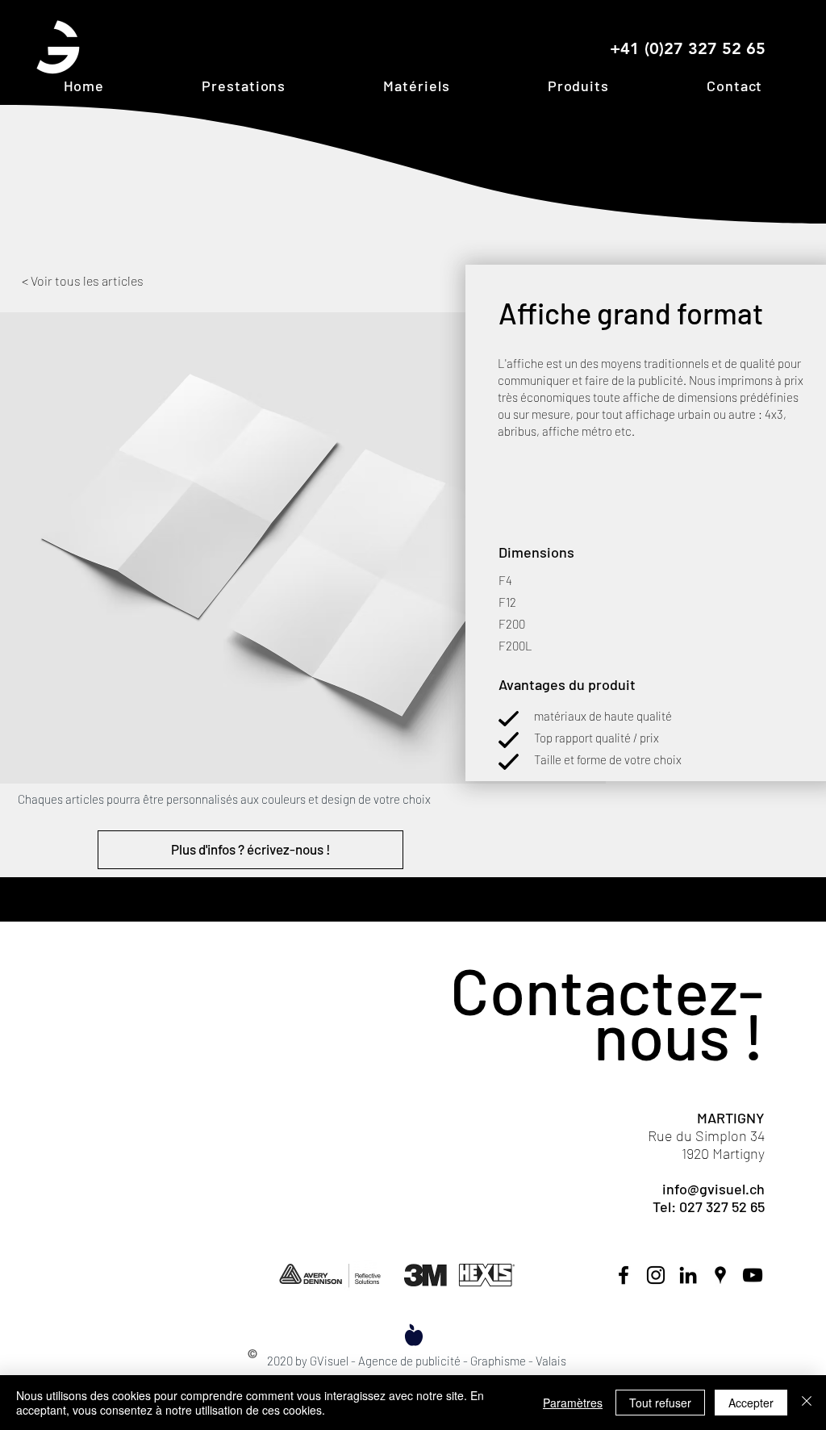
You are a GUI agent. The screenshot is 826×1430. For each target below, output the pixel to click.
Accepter (751, 1402)
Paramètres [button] (573, 1402)
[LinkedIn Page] (688, 1275)
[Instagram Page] (656, 1275)
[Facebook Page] (623, 1275)
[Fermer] (806, 1402)
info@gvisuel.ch (713, 1189)
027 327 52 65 (722, 1206)
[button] (244, 85)
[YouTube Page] (752, 1275)
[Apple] (413, 1334)
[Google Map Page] (720, 1275)
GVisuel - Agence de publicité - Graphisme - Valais (438, 1360)
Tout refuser (660, 1402)
